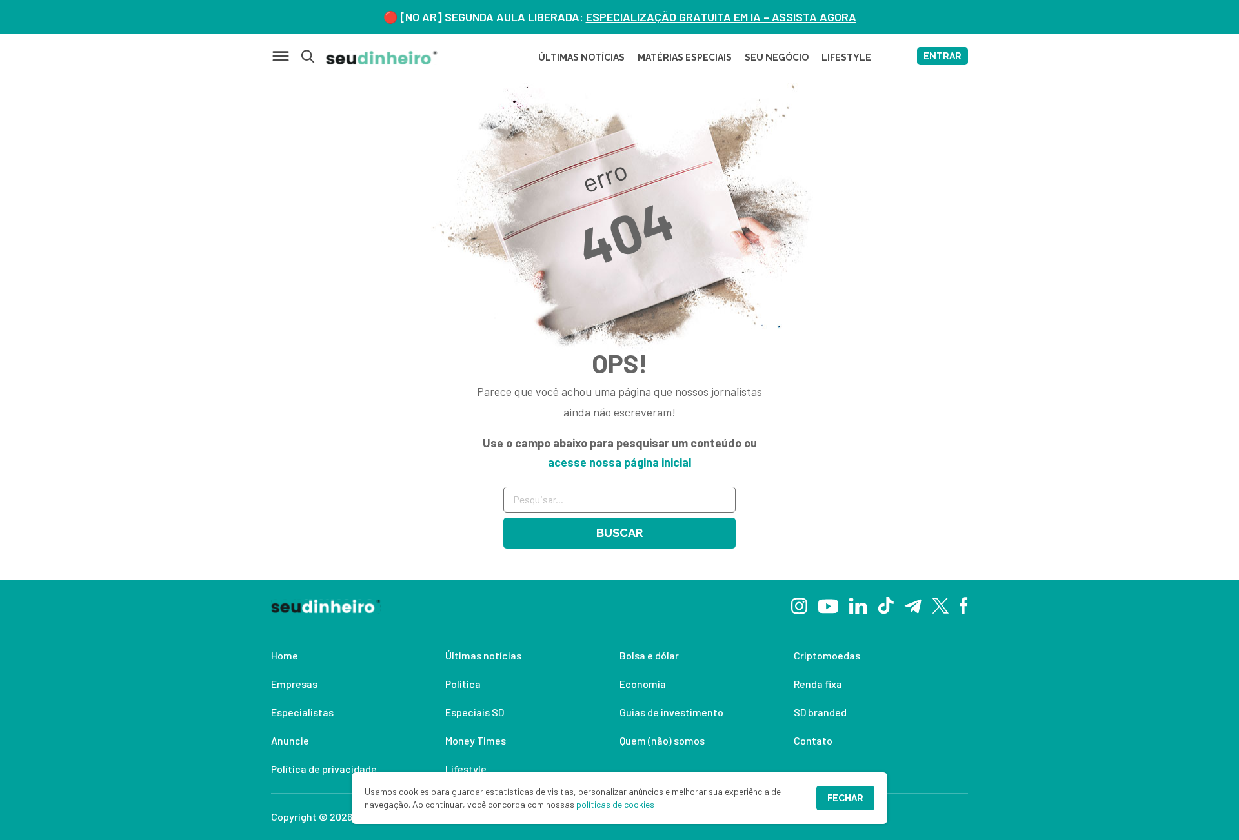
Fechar (845, 798)
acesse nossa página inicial (619, 462)
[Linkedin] (858, 604)
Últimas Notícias (581, 57)
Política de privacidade (324, 769)
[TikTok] (886, 604)
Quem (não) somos (662, 740)
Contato (813, 740)
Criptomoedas (827, 655)
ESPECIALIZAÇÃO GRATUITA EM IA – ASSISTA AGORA (721, 17)
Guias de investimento (671, 712)
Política (463, 684)
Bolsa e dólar (649, 655)
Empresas (294, 684)
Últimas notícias (483, 655)
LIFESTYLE (846, 57)
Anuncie (290, 740)
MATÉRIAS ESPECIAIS (685, 57)
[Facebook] (964, 604)
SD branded (820, 712)
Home (284, 655)
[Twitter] (940, 605)
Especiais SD (474, 712)
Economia (643, 684)
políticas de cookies (615, 804)
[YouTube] (828, 605)
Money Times (475, 740)
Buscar (619, 533)
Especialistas (302, 712)
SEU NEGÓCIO (777, 57)
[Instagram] (799, 604)
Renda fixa (818, 684)
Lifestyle (466, 769)
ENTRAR (942, 56)
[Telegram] (913, 605)
